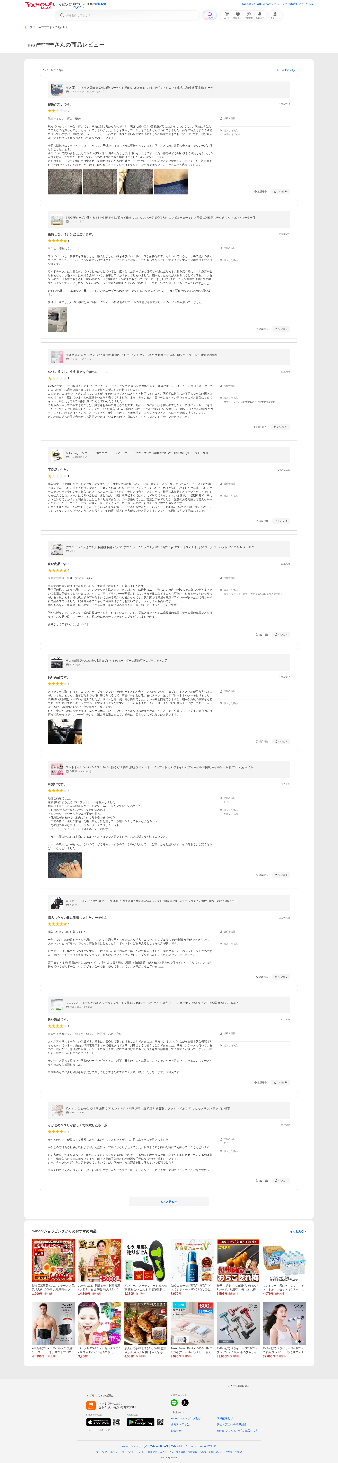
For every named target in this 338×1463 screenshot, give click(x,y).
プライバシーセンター (134, 1452)
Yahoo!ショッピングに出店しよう (283, 3)
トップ (28, 27)
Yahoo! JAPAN (251, 3)
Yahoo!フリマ (208, 1446)
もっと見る (297, 1231)
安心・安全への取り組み (232, 1424)
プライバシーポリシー (108, 1452)
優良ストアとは (180, 1424)
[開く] (65, 181)
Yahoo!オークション (183, 1446)
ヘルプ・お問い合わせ (211, 1452)
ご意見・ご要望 (233, 1452)
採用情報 (192, 1452)
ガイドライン (167, 1452)
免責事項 (180, 1452)
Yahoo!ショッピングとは (186, 1418)
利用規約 (152, 1452)
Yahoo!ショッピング (134, 1446)
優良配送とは (225, 1418)
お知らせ (176, 1430)
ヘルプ (310, 3)
